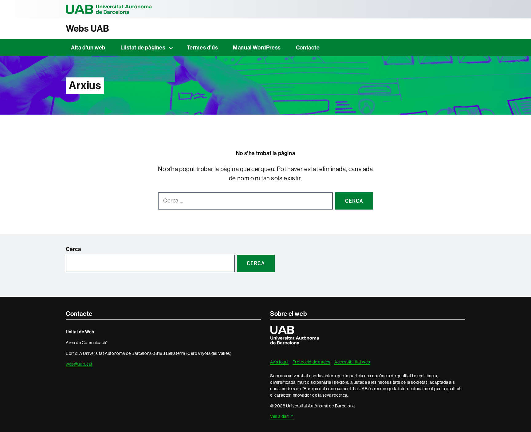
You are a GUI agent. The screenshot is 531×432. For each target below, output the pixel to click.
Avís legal (279, 361)
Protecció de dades (312, 361)
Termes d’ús (202, 47)
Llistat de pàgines (143, 47)
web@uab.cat (79, 364)
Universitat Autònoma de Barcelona (109, 9)
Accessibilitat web (352, 361)
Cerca (73, 249)
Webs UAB (87, 28)
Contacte (308, 47)
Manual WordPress (257, 47)
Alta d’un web (88, 47)
